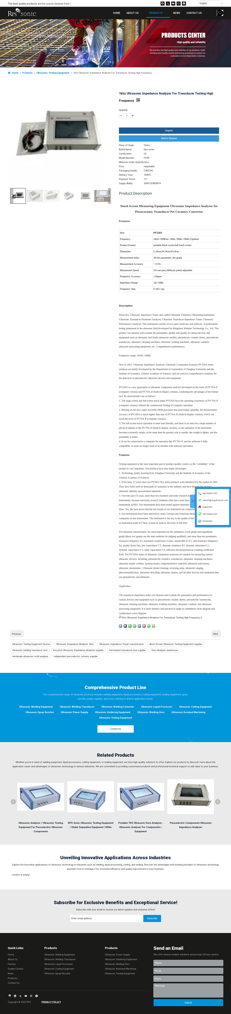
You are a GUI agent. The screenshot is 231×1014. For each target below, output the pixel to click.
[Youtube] (173, 3)
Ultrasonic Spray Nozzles (40, 712)
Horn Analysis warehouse (164, 650)
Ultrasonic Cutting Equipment (195, 706)
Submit (188, 1002)
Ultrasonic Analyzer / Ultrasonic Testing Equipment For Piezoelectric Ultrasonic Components (41, 827)
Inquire (169, 130)
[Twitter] (168, 3)
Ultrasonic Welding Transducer (77, 706)
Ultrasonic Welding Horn (151, 712)
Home (11, 954)
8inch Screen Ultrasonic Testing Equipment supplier (175, 644)
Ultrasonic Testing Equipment (115, 717)
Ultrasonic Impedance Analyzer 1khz (75, 644)
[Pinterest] (184, 3)
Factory (12, 964)
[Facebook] (163, 3)
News (11, 973)
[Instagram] (179, 3)
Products (12, 978)
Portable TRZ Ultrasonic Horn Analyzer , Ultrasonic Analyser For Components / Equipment (140, 827)
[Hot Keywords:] (220, 13)
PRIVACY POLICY (51, 1002)
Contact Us (115, 729)
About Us (12, 959)
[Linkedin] (15, 996)
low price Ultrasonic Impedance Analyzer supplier (78, 650)
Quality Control (15, 968)
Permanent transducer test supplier (127, 650)
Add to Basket (169, 138)
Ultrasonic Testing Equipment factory (31, 644)
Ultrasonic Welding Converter (117, 706)
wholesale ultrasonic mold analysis (30, 656)
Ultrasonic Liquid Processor (156, 706)
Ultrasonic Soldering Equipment (112, 712)
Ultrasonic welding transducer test (29, 650)
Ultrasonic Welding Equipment (36, 706)
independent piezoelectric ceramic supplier (76, 656)
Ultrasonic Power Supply (74, 712)
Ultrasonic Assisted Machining (188, 712)
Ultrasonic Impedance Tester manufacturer (121, 644)
